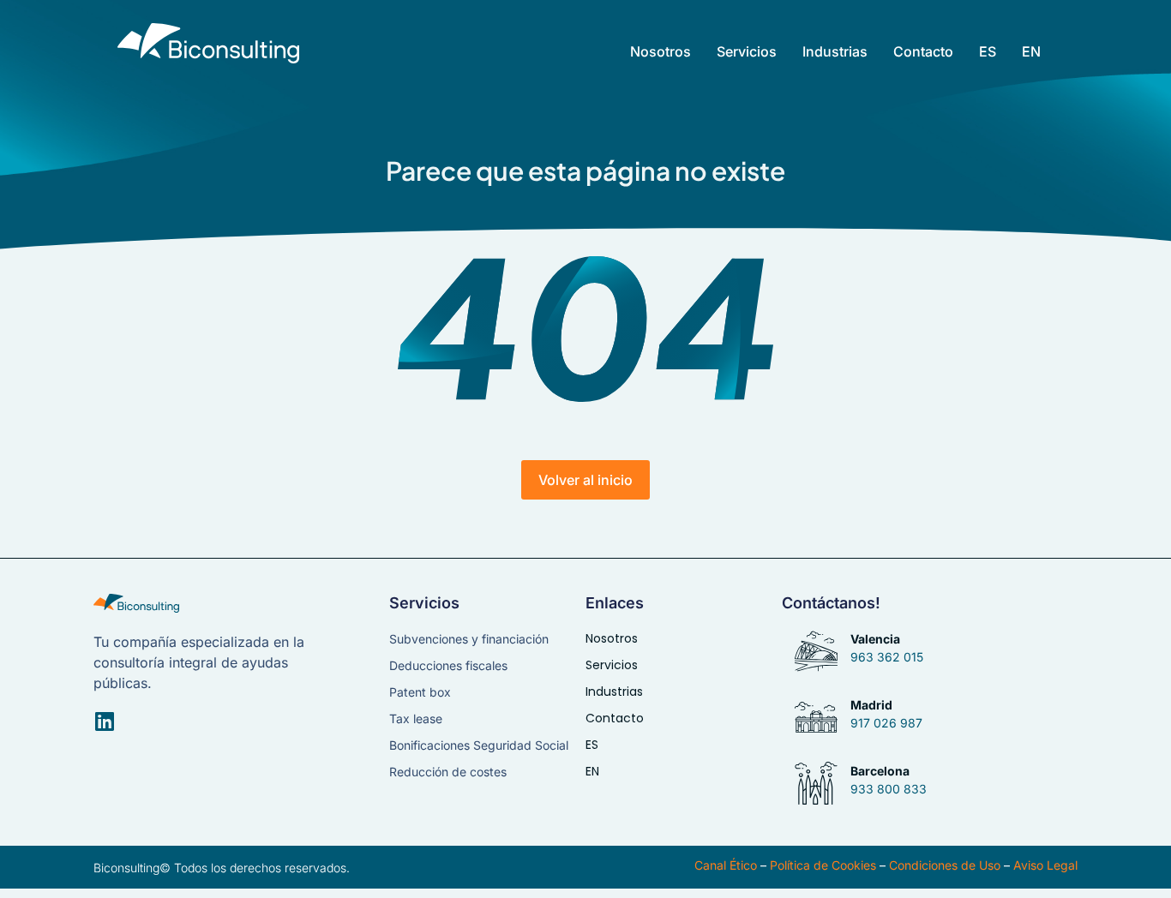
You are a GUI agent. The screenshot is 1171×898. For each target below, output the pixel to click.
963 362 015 (886, 657)
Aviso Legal (1045, 865)
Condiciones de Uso (944, 865)
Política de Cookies (823, 865)
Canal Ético (725, 865)
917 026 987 (886, 722)
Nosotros (660, 51)
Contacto (923, 51)
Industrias (835, 51)
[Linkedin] (104, 721)
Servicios (747, 51)
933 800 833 (888, 788)
